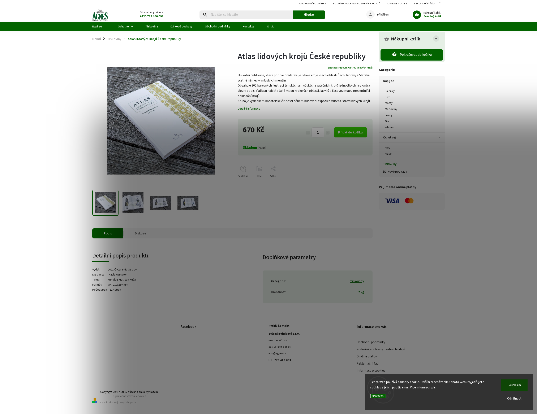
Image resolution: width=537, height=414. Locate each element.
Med (387, 148)
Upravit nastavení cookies (129, 396)
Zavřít (359, 183)
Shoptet (113, 402)
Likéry (389, 115)
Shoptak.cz (132, 402)
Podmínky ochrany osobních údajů (357, 3)
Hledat (309, 14)
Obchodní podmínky (312, 3)
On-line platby (397, 3)
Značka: (350, 68)
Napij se (388, 81)
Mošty (389, 103)
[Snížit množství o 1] (308, 133)
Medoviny (391, 109)
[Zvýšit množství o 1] (328, 133)
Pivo (387, 97)
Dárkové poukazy (395, 171)
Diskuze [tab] (140, 233)
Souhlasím (514, 385)
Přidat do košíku (350, 132)
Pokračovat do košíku (416, 54)
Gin (387, 121)
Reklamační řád (424, 3)
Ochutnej (389, 137)
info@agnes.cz (277, 353)
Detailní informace (249, 109)
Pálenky (390, 91)
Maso (388, 154)
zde (433, 387)
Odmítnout (514, 398)
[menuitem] (102, 26)
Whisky (389, 127)
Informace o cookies (371, 370)
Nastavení (378, 395)
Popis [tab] (108, 233)
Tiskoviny (389, 164)
